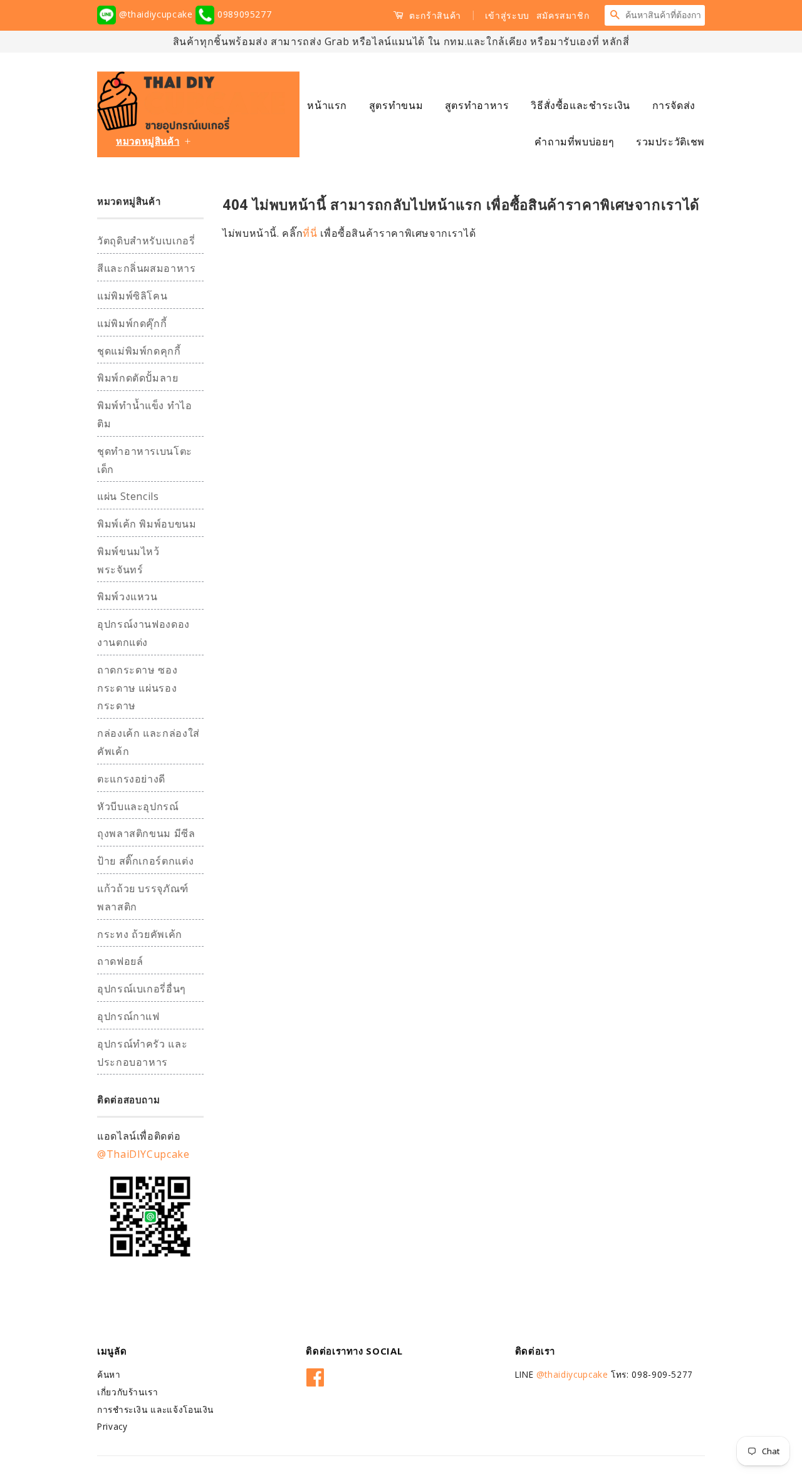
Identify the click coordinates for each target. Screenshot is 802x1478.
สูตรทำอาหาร (477, 105)
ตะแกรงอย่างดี (131, 779)
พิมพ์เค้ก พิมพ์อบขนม (147, 524)
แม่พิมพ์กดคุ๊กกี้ (132, 323)
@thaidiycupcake (155, 14)
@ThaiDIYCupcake (143, 1154)
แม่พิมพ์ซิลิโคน (132, 296)
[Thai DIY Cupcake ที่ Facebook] (315, 1375)
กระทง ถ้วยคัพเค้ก (139, 934)
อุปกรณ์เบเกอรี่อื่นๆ (141, 989)
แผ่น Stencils (128, 496)
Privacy (112, 1426)
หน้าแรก (327, 105)
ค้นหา (109, 1374)
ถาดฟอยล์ (120, 961)
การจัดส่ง (673, 105)
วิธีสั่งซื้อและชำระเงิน (580, 105)
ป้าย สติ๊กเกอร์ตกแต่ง (145, 861)
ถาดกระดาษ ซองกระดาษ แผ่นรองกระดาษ (137, 688)
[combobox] (665, 15)
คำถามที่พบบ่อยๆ (574, 141)
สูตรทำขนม (396, 105)
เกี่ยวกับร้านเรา (128, 1392)
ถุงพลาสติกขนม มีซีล (146, 833)
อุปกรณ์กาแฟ (128, 1016)
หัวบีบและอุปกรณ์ (138, 806)
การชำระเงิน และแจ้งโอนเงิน (155, 1409)
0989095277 (242, 14)
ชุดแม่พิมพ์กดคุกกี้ (139, 351)
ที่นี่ (311, 233)
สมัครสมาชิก (563, 15)
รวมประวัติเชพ (670, 141)
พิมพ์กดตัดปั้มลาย (138, 378)
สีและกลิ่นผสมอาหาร (146, 268)
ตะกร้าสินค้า (434, 15)
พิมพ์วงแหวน (127, 596)
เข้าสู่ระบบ (507, 15)
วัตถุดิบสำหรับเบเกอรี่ (146, 240)
